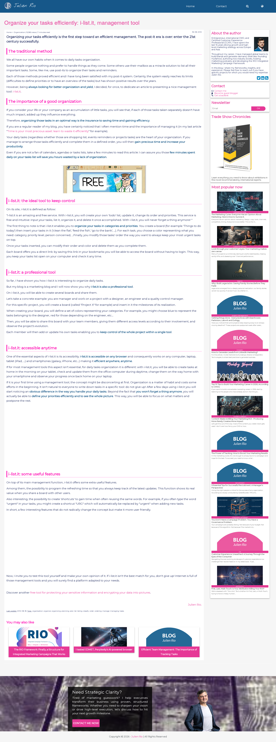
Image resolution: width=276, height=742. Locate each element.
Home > (9, 32)
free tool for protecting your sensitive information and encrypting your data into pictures (90, 592)
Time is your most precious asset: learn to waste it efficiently (48, 131)
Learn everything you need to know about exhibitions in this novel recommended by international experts (239, 178)
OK (258, 108)
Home (190, 6)
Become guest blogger (226, 93)
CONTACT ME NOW (86, 723)
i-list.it (17, 91)
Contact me (220, 91)
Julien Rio (137, 736)
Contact (221, 6)
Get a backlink (221, 95)
